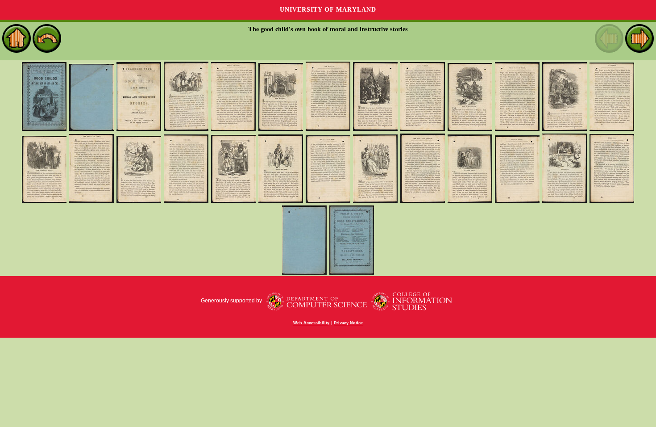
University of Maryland (328, 9)
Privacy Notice (348, 323)
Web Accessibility (311, 323)
